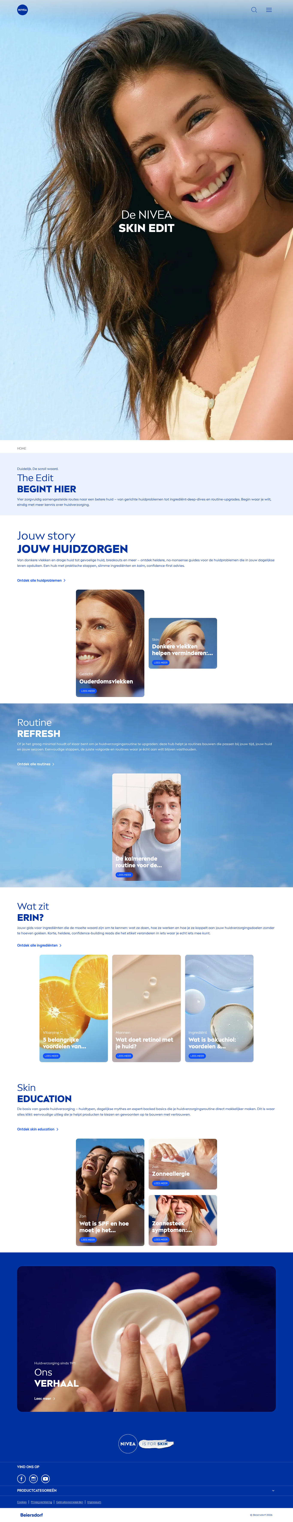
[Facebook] (21, 1479)
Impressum (94, 1502)
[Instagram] (33, 1479)
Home (21, 448)
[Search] (254, 10)
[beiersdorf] (32, 1515)
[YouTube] (45, 1479)
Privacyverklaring (41, 1502)
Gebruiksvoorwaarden (69, 1502)
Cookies (22, 1502)
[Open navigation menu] (269, 10)
